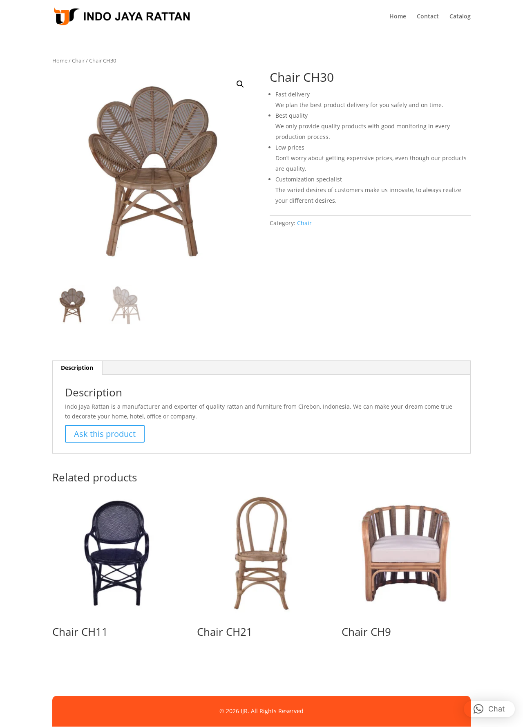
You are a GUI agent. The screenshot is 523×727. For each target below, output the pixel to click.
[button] (240, 84)
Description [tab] (77, 367)
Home (397, 16)
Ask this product (105, 433)
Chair (78, 60)
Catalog (460, 16)
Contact (428, 16)
